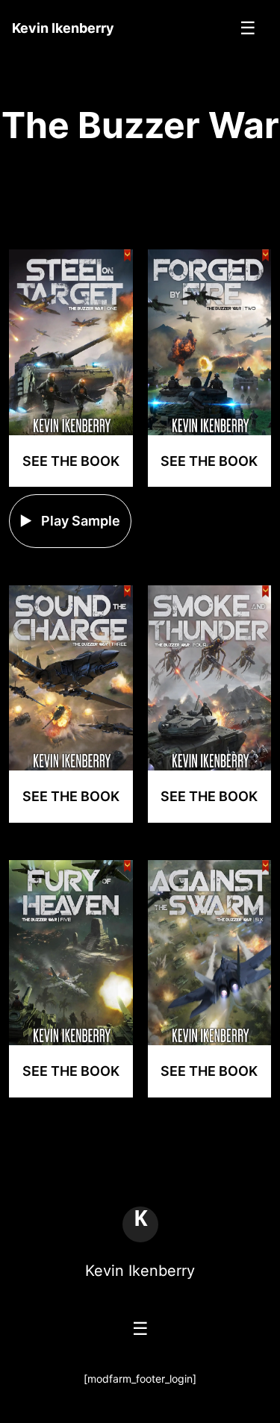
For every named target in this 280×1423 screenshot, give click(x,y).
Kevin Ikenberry (140, 1271)
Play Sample (79, 521)
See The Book (70, 461)
